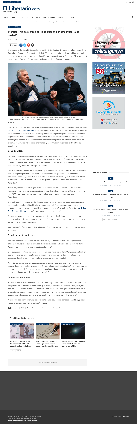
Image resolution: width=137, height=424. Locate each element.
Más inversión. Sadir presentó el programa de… (111, 182)
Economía (62, 17)
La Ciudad (22, 17)
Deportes (34, 17)
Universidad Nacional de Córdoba (22, 131)
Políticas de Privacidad (31, 420)
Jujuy (13, 17)
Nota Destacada (14, 27)
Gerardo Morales (42, 308)
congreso (15, 308)
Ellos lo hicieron (49, 17)
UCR (59, 308)
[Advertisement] (110, 151)
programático (52, 308)
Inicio (6, 17)
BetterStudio (125, 417)
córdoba (22, 308)
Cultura (72, 17)
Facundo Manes (31, 308)
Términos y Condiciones (15, 420)
